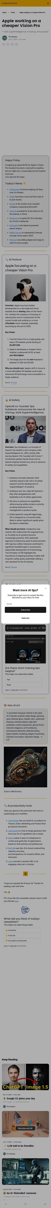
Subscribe (25, 610)
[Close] (46, 588)
